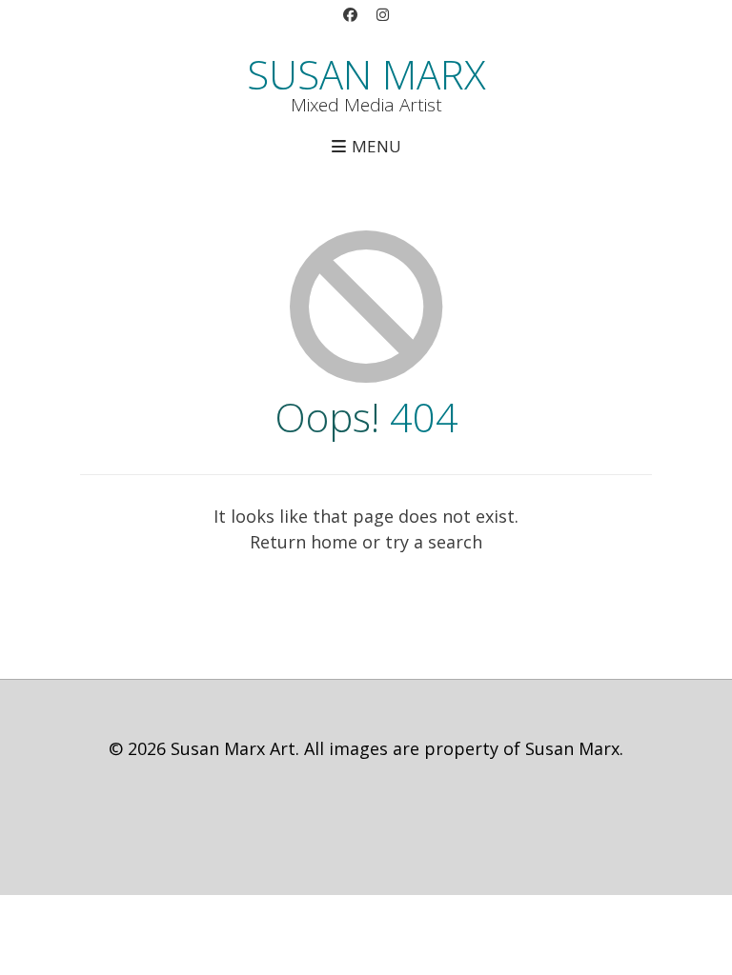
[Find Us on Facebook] (350, 15)
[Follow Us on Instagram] (382, 15)
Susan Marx (366, 74)
